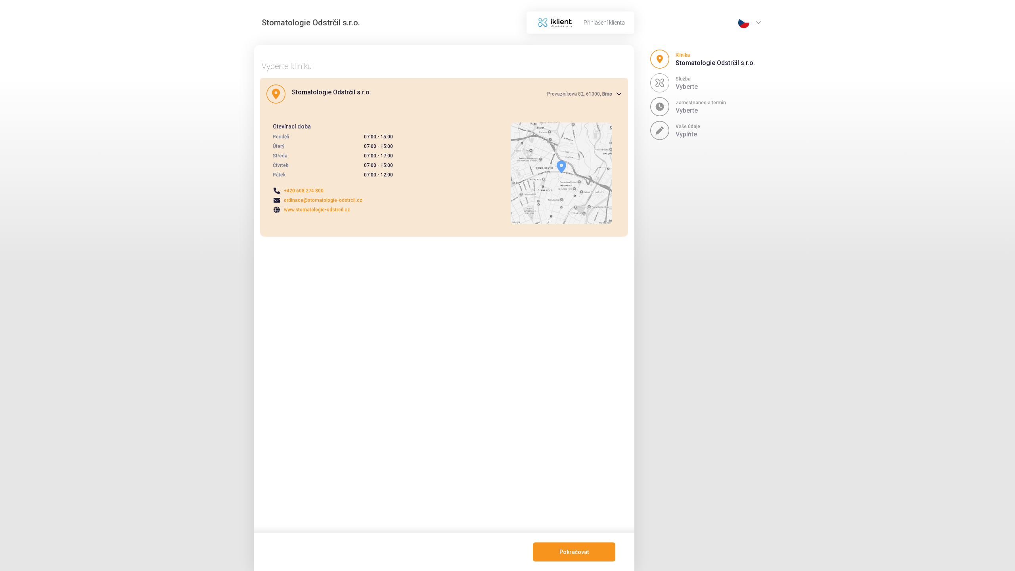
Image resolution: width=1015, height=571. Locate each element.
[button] (444, 94)
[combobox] (743, 22)
